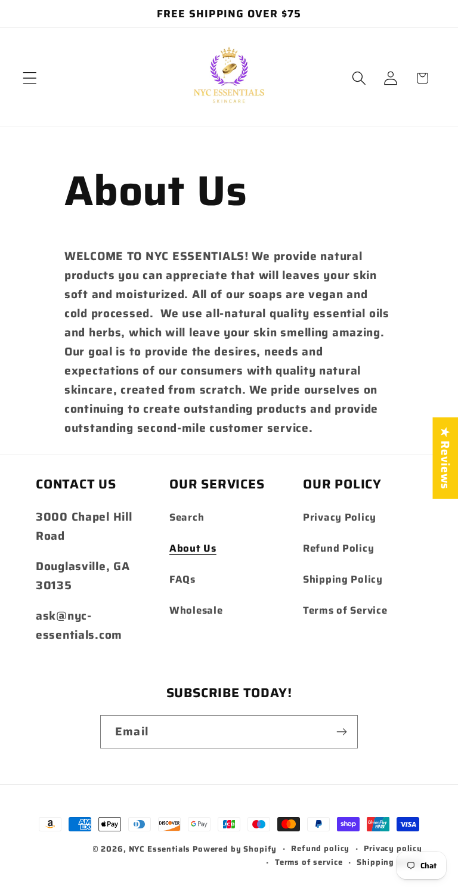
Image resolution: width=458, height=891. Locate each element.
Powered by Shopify (235, 849)
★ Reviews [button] (445, 458)
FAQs (182, 579)
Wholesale (195, 610)
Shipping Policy (343, 579)
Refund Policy (338, 548)
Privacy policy (393, 849)
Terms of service (308, 862)
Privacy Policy (339, 517)
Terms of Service (345, 610)
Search (186, 517)
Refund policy (320, 849)
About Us (192, 548)
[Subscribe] (341, 731)
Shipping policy (389, 862)
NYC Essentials (161, 849)
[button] (30, 78)
